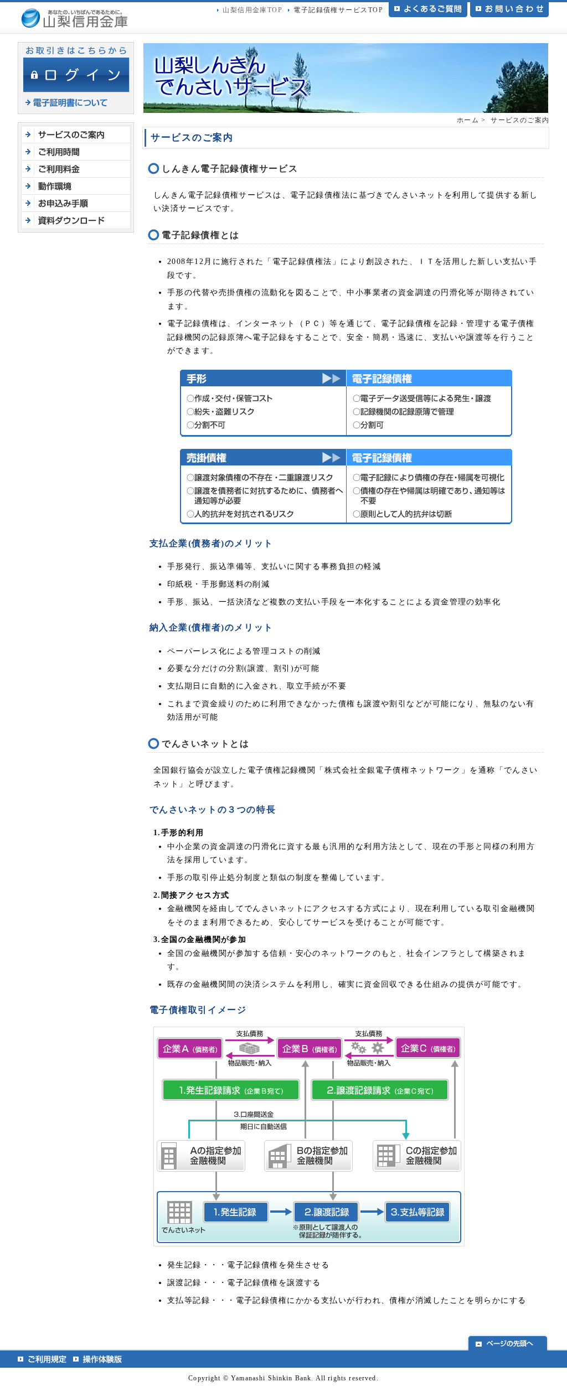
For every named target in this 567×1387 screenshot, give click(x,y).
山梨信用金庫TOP (252, 10)
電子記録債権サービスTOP (338, 10)
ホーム (468, 120)
